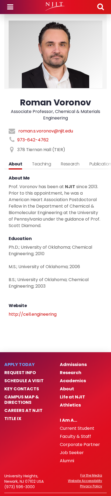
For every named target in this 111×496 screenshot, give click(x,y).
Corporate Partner (80, 444)
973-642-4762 (32, 140)
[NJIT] (55, 6)
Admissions (73, 364)
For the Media (91, 475)
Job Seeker (72, 452)
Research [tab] (70, 164)
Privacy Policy (91, 486)
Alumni (67, 461)
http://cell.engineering (33, 314)
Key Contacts (21, 389)
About (67, 389)
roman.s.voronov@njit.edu (45, 131)
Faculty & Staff (75, 436)
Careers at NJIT (23, 410)
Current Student (77, 428)
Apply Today (19, 364)
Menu (10, 7)
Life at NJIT (72, 397)
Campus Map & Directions (21, 399)
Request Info (20, 372)
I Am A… (68, 420)
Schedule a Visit (24, 381)
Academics (73, 381)
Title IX (12, 418)
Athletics (70, 405)
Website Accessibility (85, 481)
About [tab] (15, 164)
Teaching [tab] (41, 164)
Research (70, 372)
